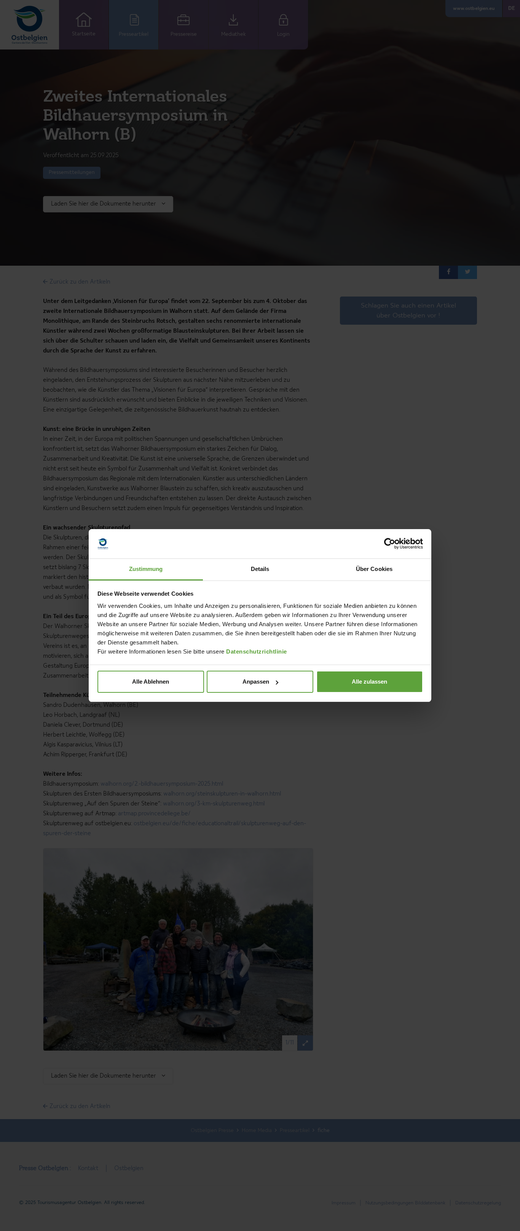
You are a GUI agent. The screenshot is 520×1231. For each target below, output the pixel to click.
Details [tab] (260, 569)
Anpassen (255, 681)
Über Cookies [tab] (374, 569)
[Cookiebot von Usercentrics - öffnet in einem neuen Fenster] (389, 544)
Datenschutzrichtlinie (256, 651)
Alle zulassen (369, 681)
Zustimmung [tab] (146, 569)
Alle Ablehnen (150, 681)
